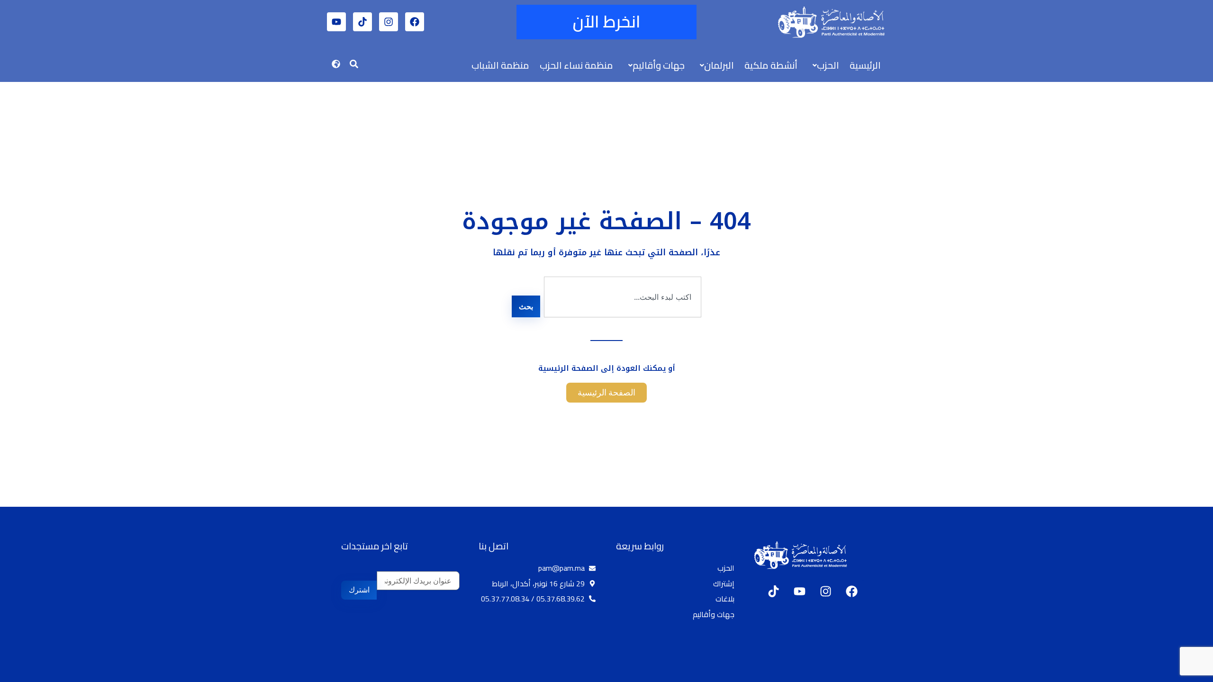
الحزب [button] (828, 65)
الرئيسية (865, 65)
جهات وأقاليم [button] (659, 65)
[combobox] (622, 297)
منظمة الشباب (500, 65)
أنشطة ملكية (770, 65)
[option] (1189, 674)
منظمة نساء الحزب (576, 65)
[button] (823, 65)
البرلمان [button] (719, 65)
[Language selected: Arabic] (1184, 673)
